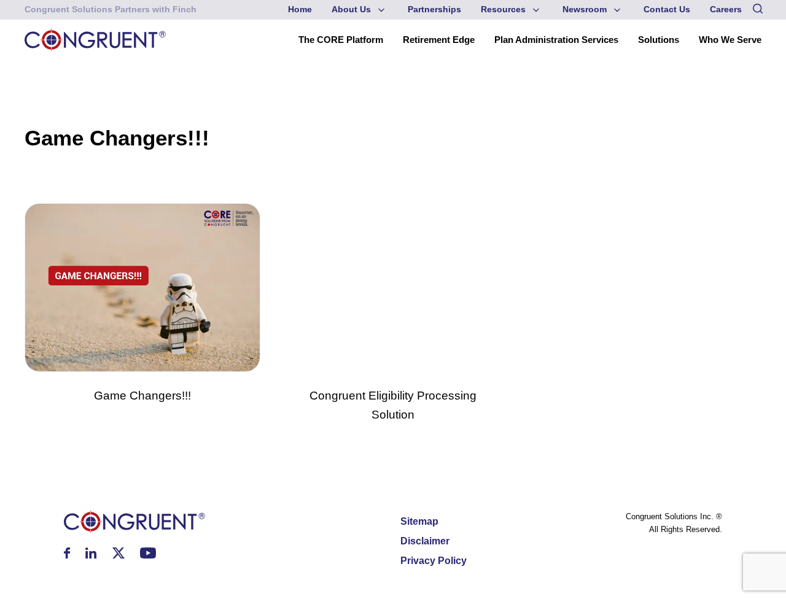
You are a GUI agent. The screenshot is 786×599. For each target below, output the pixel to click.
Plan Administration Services (556, 39)
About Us (351, 9)
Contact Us (667, 9)
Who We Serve (730, 39)
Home (300, 9)
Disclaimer (424, 541)
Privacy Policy (433, 560)
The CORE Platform (340, 39)
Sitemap (419, 521)
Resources (503, 9)
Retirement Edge (439, 39)
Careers (726, 9)
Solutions (658, 39)
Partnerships (434, 9)
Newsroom (584, 9)
